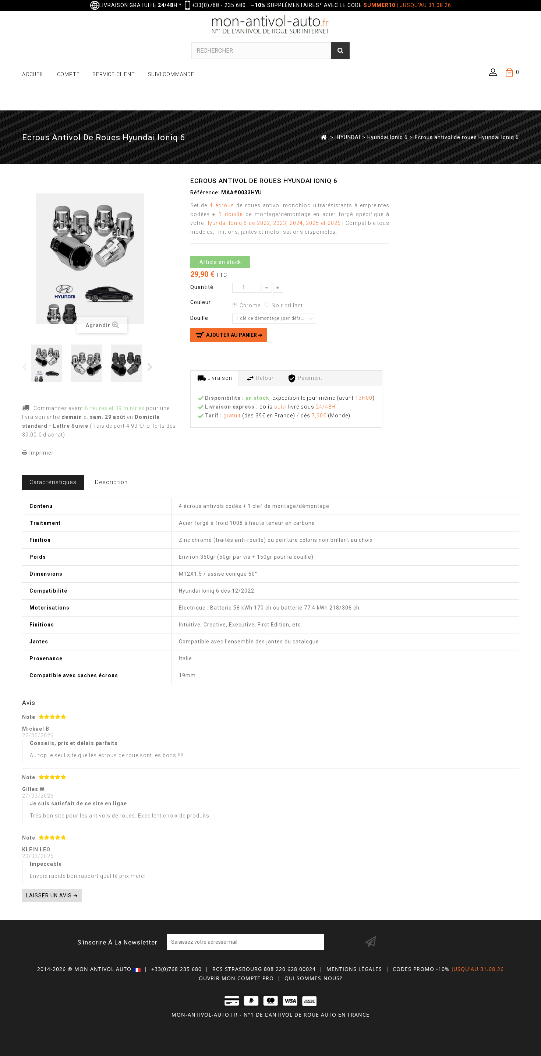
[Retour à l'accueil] (324, 137)
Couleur (201, 302)
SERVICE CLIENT (113, 74)
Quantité (201, 287)
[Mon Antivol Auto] (270, 27)
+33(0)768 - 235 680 (218, 5)
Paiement (309, 378)
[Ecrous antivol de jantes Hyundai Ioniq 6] (89, 363)
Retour (264, 378)
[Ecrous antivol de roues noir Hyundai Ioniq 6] (129, 363)
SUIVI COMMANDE (171, 74)
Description (111, 482)
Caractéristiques (53, 482)
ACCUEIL (33, 74)
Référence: (205, 192)
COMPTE (68, 74)
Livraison (219, 378)
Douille (200, 318)
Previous (25, 366)
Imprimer (41, 453)
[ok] (370, 941)
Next (150, 366)
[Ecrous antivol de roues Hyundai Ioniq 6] (49, 363)
